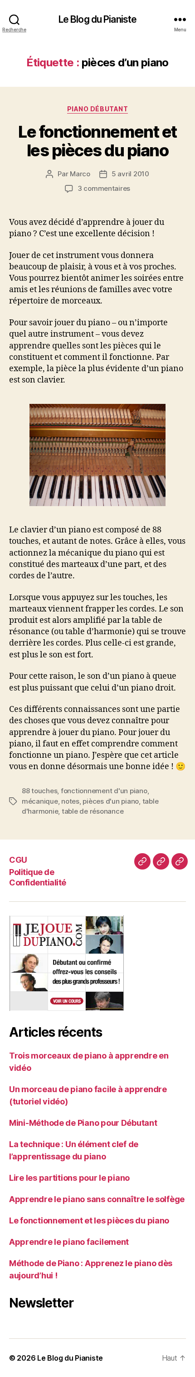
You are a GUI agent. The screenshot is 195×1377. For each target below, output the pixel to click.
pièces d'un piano (111, 801)
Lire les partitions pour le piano (69, 1178)
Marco (80, 173)
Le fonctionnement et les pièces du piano (97, 141)
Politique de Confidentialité (37, 877)
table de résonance (92, 811)
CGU (18, 860)
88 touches (39, 790)
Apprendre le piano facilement (69, 1242)
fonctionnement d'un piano (104, 790)
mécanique (40, 801)
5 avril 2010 (130, 173)
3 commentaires (104, 188)
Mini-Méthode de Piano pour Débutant (83, 1123)
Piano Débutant (97, 109)
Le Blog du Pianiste (97, 19)
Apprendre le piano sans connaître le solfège (97, 1199)
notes (70, 801)
